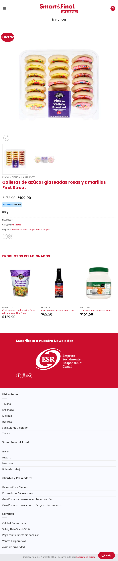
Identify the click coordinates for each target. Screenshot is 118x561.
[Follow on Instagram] (24, 375)
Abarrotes (29, 177)
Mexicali (7, 415)
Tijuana (6, 403)
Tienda (16, 177)
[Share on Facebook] (5, 236)
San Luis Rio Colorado (15, 427)
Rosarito (7, 421)
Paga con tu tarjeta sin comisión (20, 535)
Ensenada (8, 409)
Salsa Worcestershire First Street (58, 310)
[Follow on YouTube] (29, 375)
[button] (4, 8)
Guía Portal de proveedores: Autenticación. (27, 499)
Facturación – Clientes (15, 487)
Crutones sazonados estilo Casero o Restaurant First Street (19, 312)
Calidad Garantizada (14, 523)
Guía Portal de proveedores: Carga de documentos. (32, 505)
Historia (7, 457)
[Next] (109, 84)
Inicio (5, 177)
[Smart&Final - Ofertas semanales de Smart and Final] (59, 8)
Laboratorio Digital (85, 556)
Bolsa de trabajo (11, 469)
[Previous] (8, 84)
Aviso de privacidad (13, 547)
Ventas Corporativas (14, 541)
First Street (17, 229)
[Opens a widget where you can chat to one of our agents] (106, 555)
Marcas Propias (43, 229)
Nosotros (7, 463)
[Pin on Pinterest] (10, 236)
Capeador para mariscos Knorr (96, 310)
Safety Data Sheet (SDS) (16, 529)
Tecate (6, 433)
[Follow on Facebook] (18, 375)
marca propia (29, 229)
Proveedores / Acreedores (17, 493)
